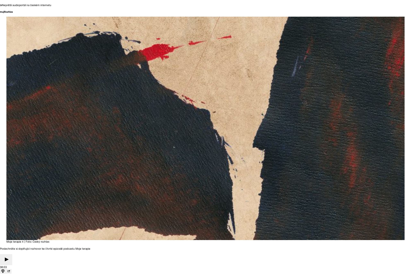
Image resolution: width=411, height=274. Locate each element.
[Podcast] (3, 271)
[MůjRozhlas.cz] (6, 12)
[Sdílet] (9, 271)
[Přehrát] (6, 259)
